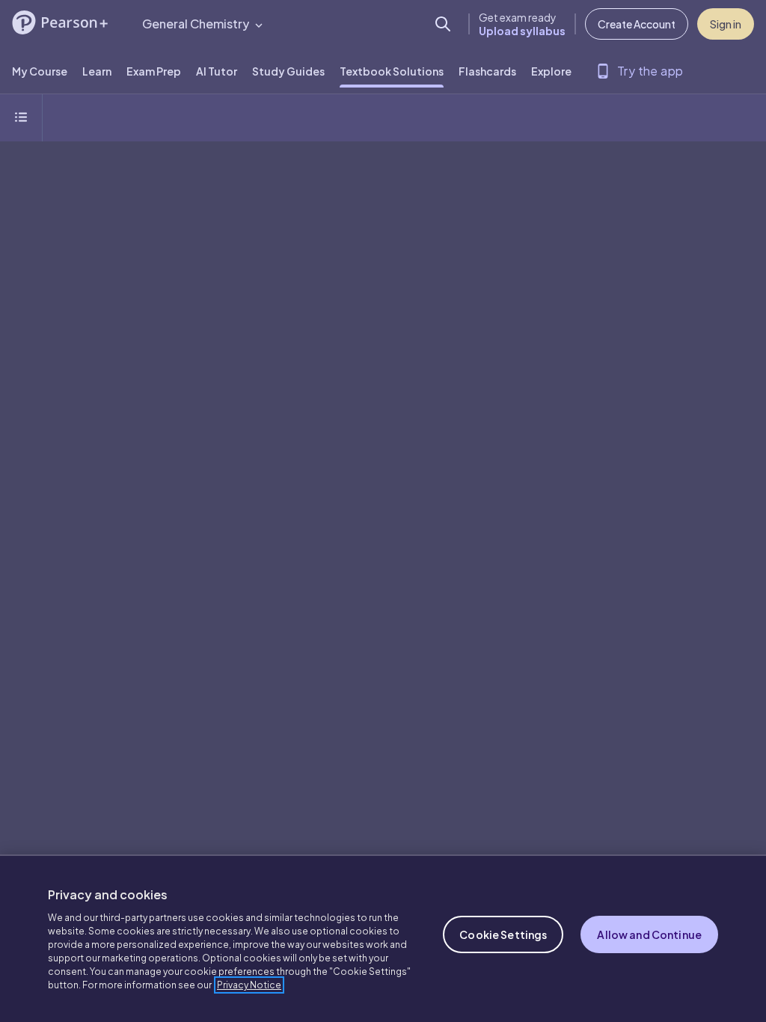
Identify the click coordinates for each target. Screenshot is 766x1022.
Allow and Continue (649, 934)
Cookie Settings (503, 934)
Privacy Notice (249, 985)
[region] (383, 938)
